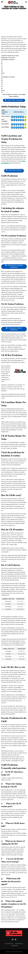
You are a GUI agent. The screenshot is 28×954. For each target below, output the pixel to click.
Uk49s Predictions (9, 943)
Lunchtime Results (19, 943)
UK (18, 394)
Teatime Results (14, 945)
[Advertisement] (14, 22)
